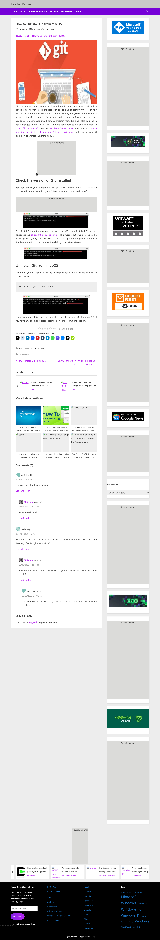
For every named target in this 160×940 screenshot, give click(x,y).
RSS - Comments (54, 891)
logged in (33, 622)
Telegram (88, 891)
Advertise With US (38, 11)
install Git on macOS (27, 128)
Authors (50, 902)
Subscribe (17, 916)
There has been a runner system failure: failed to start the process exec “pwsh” (140, 870)
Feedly (87, 887)
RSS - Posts (52, 887)
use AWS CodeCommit (61, 128)
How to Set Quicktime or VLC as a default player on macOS (47, 384)
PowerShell (140, 904)
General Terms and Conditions (60, 916)
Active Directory (126, 892)
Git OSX (25, 354)
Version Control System (34, 348)
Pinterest (88, 919)
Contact (79, 11)
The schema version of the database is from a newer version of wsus (69, 870)
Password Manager (104, 875)
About (23, 11)
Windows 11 (130, 915)
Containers (134, 875)
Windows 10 (131, 909)
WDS (146, 904)
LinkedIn (88, 910)
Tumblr (87, 914)
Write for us (52, 907)
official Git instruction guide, (45, 235)
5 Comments (50, 29)
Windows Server (67, 875)
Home (15, 11)
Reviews (54, 11)
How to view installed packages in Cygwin (35, 870)
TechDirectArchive (21, 3)
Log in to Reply (23, 491)
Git (20, 354)
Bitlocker (139, 892)
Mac (20, 348)
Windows (29, 875)
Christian (28, 502)
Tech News (66, 11)
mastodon (88, 928)
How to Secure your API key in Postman (105, 870)
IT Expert (36, 29)
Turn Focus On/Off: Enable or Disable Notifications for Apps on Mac (88, 384)
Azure (134, 892)
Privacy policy (53, 920)
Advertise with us (54, 911)
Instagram (88, 905)
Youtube (87, 896)
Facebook (88, 901)
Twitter (87, 924)
